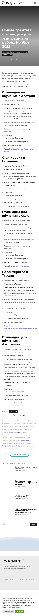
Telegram (29, 443)
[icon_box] (8, 577)
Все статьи (15, 52)
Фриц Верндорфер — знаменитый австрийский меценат (26, 482)
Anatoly (14, 59)
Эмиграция (7, 54)
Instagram (12, 446)
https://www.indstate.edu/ (21, 266)
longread (13, 411)
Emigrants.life (22, 432)
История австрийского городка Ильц (24, 496)
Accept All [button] (19, 611)
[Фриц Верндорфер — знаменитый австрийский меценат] (8, 486)
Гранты (25, 52)
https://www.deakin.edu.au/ (21, 403)
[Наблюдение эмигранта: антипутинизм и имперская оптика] (8, 514)
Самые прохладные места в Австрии (26, 468)
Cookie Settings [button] (8, 611)
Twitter (18, 446)
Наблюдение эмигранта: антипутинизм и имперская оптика (25, 510)
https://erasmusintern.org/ (21, 206)
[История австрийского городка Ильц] (8, 500)
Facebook (5, 446)
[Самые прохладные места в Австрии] (8, 472)
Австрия (6, 52)
